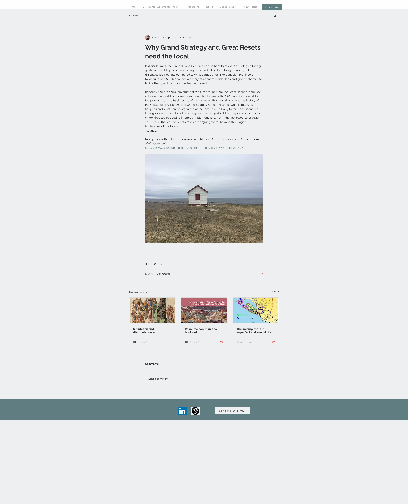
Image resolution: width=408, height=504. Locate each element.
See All (275, 291)
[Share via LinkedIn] (162, 263)
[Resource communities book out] (204, 310)
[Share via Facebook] (146, 263)
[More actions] (261, 37)
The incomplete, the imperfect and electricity (254, 330)
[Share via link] (169, 263)
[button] (274, 15)
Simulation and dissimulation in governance (144, 330)
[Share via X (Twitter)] (154, 263)
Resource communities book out (201, 330)
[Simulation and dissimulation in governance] (152, 310)
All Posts (133, 15)
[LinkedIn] (182, 411)
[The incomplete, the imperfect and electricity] (256, 310)
